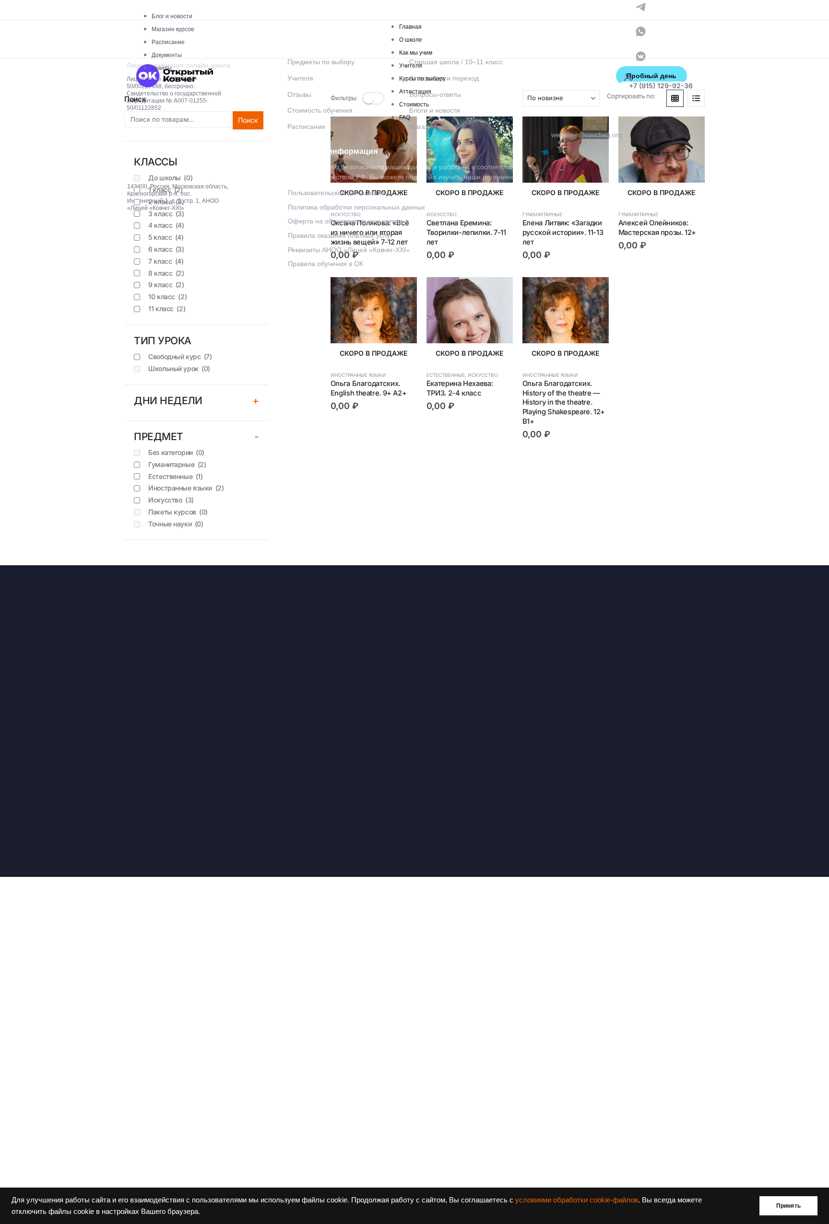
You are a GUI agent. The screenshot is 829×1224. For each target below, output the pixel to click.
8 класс (166, 273)
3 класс (166, 214)
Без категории (176, 452)
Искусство (483, 375)
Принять (788, 1205)
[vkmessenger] (641, 55)
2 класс (166, 202)
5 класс (165, 237)
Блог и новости (172, 16)
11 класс (166, 308)
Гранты (162, 68)
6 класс (166, 249)
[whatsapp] (641, 31)
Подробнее (401, 132)
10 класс (167, 296)
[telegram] (641, 6)
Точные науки (175, 524)
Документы (167, 55)
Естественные (445, 375)
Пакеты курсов (178, 512)
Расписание (168, 42)
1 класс (165, 190)
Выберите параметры (689, 132)
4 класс (166, 225)
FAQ (404, 117)
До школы (170, 178)
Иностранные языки (358, 375)
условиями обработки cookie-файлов (576, 1200)
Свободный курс (180, 356)
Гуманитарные (177, 464)
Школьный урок (179, 368)
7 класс (165, 261)
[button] (696, 98)
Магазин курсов (173, 29)
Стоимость (414, 104)
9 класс (166, 284)
